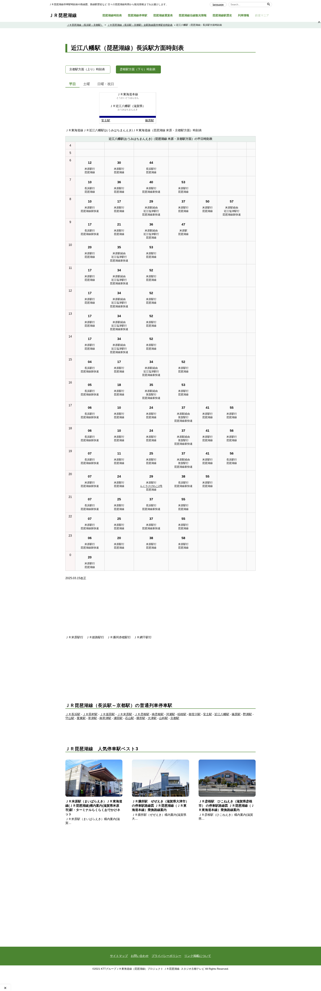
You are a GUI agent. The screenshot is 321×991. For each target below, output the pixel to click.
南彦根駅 (158, 714)
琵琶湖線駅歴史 (222, 15)
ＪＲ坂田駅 (107, 714)
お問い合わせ (140, 955)
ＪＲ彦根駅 (141, 714)
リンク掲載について (197, 955)
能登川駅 (195, 714)
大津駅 (152, 718)
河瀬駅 (170, 714)
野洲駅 (247, 714)
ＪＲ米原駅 (124, 714)
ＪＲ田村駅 (90, 714)
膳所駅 (140, 718)
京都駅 (174, 718)
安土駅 (105, 120)
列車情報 (243, 15)
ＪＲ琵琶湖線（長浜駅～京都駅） (85, 25)
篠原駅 (149, 120)
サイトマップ (119, 955)
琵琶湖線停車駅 (137, 15)
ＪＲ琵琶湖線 (63, 15)
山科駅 (163, 718)
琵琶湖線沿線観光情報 (193, 15)
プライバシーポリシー (166, 955)
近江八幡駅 (221, 714)
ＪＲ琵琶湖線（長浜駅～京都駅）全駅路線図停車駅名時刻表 (140, 25)
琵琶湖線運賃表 (163, 15)
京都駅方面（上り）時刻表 (87, 69)
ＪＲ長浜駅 (72, 714)
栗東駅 (81, 718)
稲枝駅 (181, 714)
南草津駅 (105, 718)
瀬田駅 (118, 718)
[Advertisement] (160, 610)
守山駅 (69, 718)
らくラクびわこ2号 (151, 486)
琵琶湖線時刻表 (112, 15)
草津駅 (92, 718)
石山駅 (129, 718)
